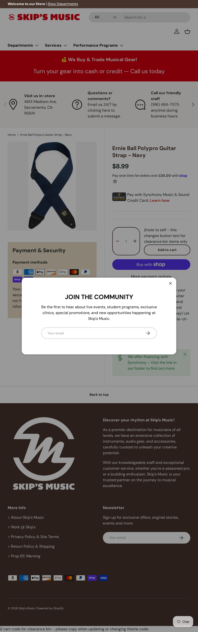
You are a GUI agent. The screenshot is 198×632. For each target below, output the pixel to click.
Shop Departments (63, 4)
